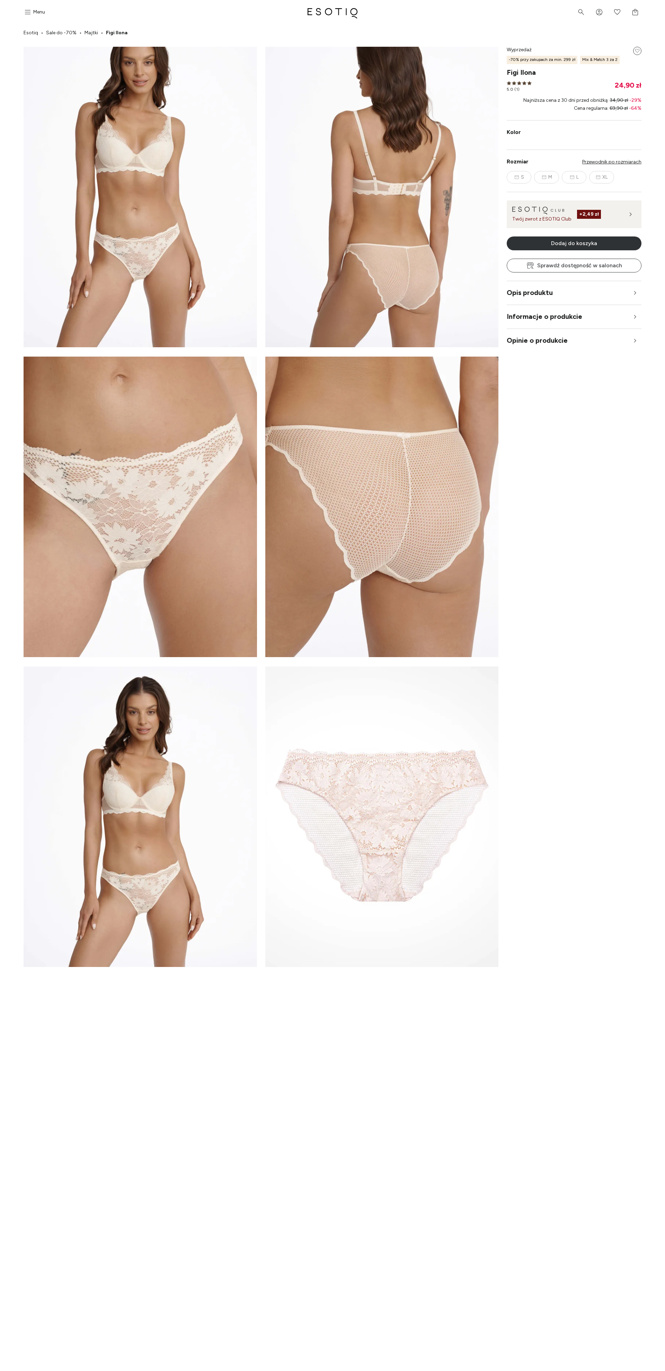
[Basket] (635, 12)
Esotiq (31, 33)
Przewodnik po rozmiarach (611, 162)
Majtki (91, 33)
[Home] (332, 12)
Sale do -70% (61, 33)
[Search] (581, 12)
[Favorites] (617, 12)
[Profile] (599, 12)
